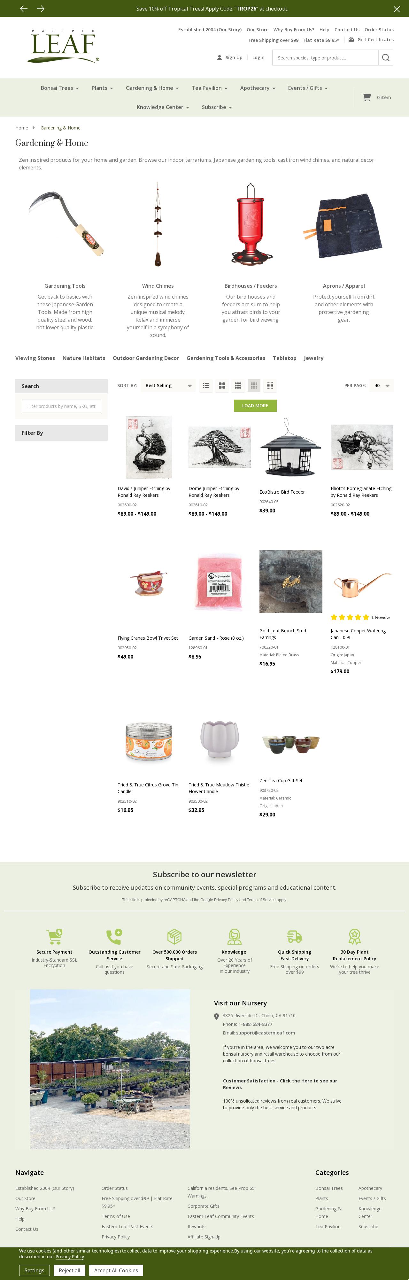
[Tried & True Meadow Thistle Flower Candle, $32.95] (220, 739)
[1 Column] (206, 385)
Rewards (196, 1226)
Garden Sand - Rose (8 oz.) (216, 638)
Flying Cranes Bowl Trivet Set (148, 638)
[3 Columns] (238, 385)
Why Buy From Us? (294, 30)
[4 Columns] (254, 385)
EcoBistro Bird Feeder (282, 492)
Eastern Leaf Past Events (127, 1226)
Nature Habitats (84, 358)
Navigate (29, 1172)
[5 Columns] (270, 385)
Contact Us (347, 30)
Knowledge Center (160, 107)
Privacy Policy (226, 900)
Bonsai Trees (57, 87)
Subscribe (214, 107)
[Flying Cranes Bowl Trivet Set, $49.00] (149, 581)
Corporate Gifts (204, 1206)
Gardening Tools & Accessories (226, 358)
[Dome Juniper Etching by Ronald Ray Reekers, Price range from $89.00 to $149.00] (220, 447)
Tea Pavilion (207, 87)
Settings (34, 1270)
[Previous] (24, 8)
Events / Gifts (305, 87)
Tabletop (285, 358)
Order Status (379, 30)
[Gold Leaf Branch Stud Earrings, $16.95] (290, 581)
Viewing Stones (35, 358)
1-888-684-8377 (255, 1024)
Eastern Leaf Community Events (221, 1216)
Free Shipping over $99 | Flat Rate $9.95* (294, 40)
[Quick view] (173, 527)
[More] (77, 88)
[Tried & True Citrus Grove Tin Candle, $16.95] (149, 739)
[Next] (40, 8)
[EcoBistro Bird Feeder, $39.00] (290, 447)
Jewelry (313, 358)
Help (324, 30)
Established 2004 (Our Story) (210, 30)
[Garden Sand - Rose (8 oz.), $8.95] (220, 581)
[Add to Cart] (290, 524)
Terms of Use (116, 1216)
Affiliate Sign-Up (204, 1237)
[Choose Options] (148, 527)
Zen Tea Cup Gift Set (281, 780)
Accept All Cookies (116, 1270)
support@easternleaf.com (265, 1033)
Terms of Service (261, 900)
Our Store (257, 30)
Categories (332, 1172)
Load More (255, 405)
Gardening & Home (149, 87)
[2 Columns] (222, 385)
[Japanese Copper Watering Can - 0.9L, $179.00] (362, 581)
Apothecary (255, 87)
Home (21, 128)
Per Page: (355, 385)
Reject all (69, 1270)
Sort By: (127, 385)
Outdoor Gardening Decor (146, 358)
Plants (99, 87)
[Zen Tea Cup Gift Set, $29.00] (290, 739)
